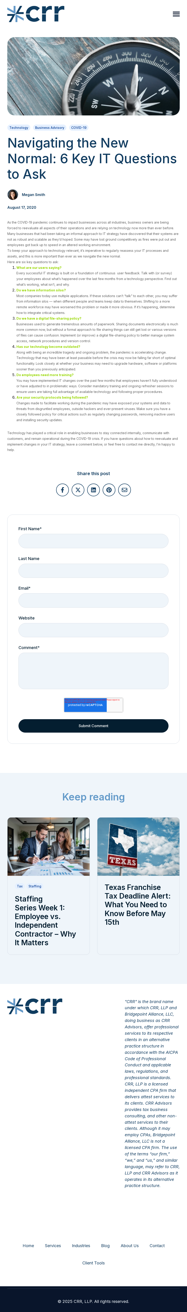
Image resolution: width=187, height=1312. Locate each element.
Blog (105, 1245)
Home (28, 1245)
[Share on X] (78, 490)
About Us (130, 1245)
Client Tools (93, 1263)
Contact (157, 1245)
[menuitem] (28, 1246)
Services (53, 1245)
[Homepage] (35, 14)
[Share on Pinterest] (109, 490)
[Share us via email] (124, 490)
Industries (81, 1245)
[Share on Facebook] (62, 490)
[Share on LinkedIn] (93, 490)
